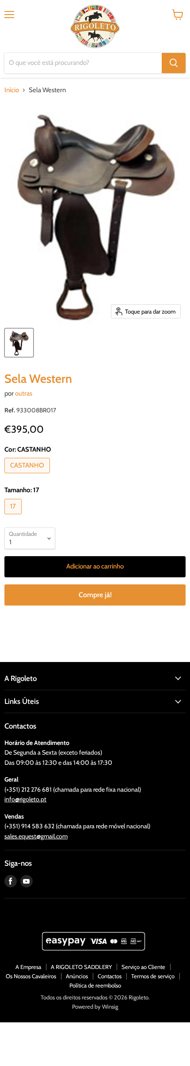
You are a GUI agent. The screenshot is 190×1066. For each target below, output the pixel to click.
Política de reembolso (95, 985)
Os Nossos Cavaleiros (31, 976)
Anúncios (77, 976)
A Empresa (28, 966)
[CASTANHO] (28, 475)
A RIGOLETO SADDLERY (81, 966)
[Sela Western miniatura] (19, 343)
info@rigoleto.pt (25, 799)
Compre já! (95, 595)
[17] (14, 516)
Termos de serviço (153, 976)
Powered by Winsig (95, 1006)
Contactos (110, 976)
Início (11, 90)
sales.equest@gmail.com (36, 836)
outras (23, 393)
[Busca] (174, 63)
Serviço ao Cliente (143, 966)
